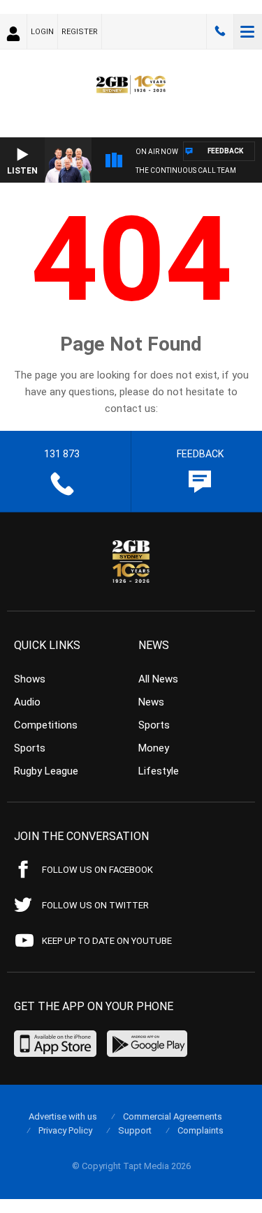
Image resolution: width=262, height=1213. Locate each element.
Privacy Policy (65, 1130)
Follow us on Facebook (97, 869)
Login (42, 31)
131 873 (220, 31)
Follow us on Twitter (95, 905)
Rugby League (46, 771)
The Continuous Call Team (186, 170)
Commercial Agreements (172, 1116)
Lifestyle (158, 771)
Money (153, 748)
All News (158, 679)
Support (135, 1130)
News (151, 702)
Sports (29, 748)
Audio (27, 702)
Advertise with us (63, 1116)
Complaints (200, 1130)
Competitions (46, 725)
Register (79, 31)
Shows (29, 679)
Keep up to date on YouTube (107, 941)
